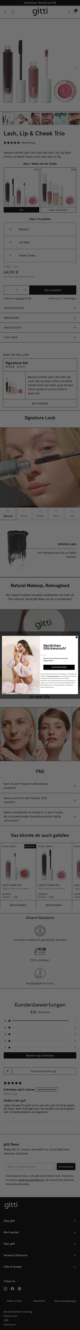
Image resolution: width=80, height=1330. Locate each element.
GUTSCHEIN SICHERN (59, 667)
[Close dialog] (76, 637)
